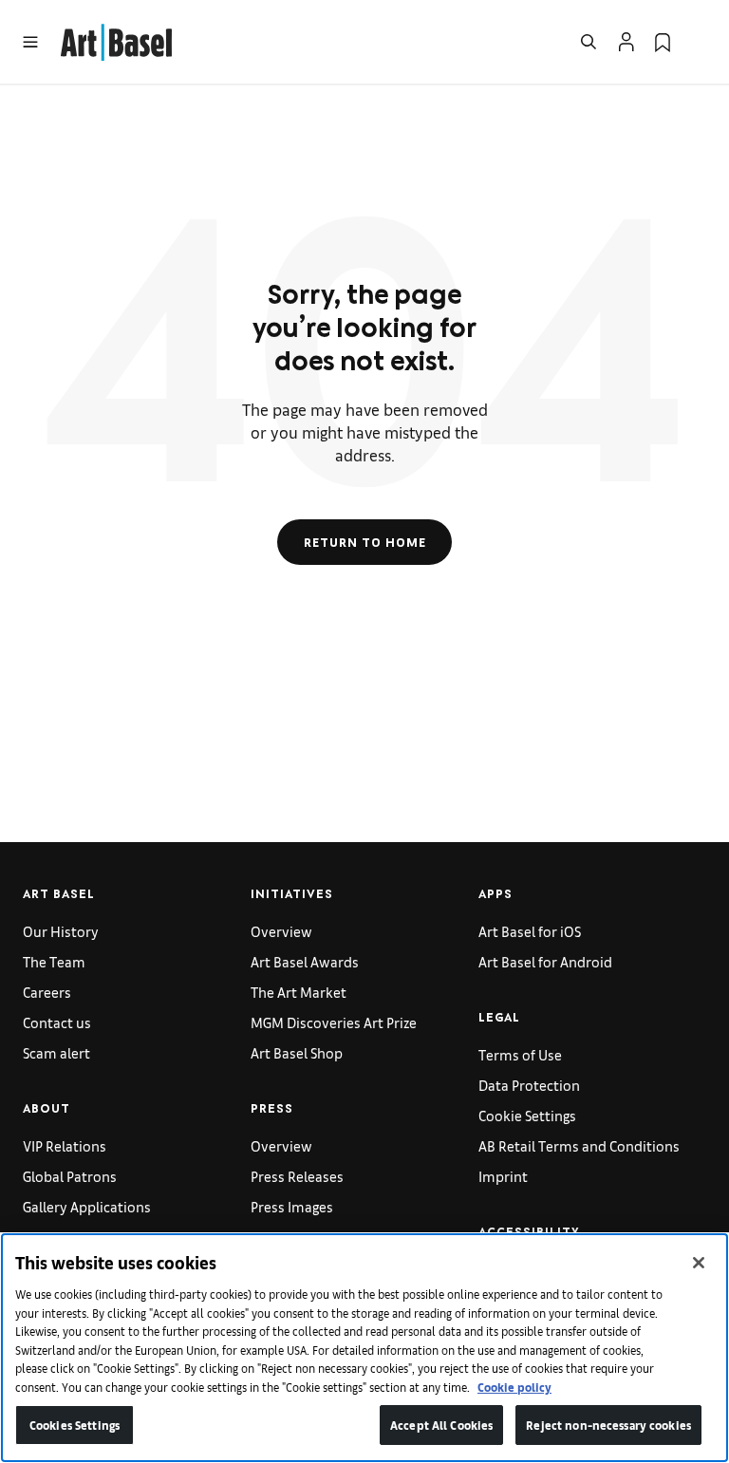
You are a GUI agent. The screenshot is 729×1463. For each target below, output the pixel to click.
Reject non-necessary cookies (608, 1424)
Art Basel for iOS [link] (529, 931)
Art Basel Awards (305, 961)
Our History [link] (61, 931)
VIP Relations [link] (64, 1145)
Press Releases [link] (297, 1176)
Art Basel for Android (545, 961)
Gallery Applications (87, 1206)
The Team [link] (54, 961)
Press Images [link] (292, 1206)
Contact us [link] (57, 1022)
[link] (116, 39)
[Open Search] (588, 42)
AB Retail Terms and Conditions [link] (579, 1145)
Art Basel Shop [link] (297, 1052)
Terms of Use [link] (520, 1054)
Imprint (503, 1176)
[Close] (699, 1263)
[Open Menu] (30, 42)
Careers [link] (47, 992)
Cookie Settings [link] (527, 1115)
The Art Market (298, 992)
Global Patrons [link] (70, 1176)
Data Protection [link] (529, 1085)
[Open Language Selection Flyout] (698, 42)
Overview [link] (281, 931)
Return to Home (365, 542)
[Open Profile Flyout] (626, 42)
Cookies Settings (74, 1424)
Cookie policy (514, 1386)
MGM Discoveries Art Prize (334, 1022)
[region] (364, 1347)
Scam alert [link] (56, 1052)
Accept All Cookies (441, 1424)
